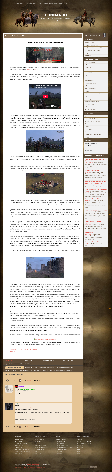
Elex (86, 123)
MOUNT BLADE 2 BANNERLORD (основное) (23, 349)
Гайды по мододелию (93, 50)
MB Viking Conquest (91, 99)
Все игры (87, 116)
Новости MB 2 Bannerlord (24, 35)
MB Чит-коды (89, 106)
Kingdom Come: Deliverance (93, 121)
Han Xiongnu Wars (90, 109)
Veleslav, (87, 191)
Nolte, (86, 211)
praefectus (30, 69)
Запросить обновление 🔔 (15, 367)
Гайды (87, 126)
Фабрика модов (89, 42)
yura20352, (88, 224)
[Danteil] (9, 403)
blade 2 (20, 363)
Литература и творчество (93, 134)
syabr (16, 387)
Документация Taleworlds (94, 47)
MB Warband (88, 72)
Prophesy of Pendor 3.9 (92, 198)
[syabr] (9, 385)
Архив (87, 137)
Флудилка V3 (89, 232)
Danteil (17, 405)
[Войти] (95, 3)
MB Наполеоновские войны (93, 93)
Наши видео (88, 129)
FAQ (66, 3)
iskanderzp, (88, 234)
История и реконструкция (93, 131)
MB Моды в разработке (92, 101)
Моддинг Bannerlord (92, 45)
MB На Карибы (89, 80)
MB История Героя (90, 83)
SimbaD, (87, 243)
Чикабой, (87, 200)
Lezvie (36, 69)
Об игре (12, 351)
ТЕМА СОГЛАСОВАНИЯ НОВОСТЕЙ (96, 210)
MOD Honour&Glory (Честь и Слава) (96, 189)
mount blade (12, 363)
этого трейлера (70, 77)
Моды (39, 3)
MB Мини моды (89, 104)
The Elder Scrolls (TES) (92, 118)
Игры (60, 3)
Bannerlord (27, 363)
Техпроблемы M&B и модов (94, 78)
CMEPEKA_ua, (89, 162)
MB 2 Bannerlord (90, 62)
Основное (19, 3)
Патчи (87, 70)
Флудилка (88, 55)
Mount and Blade (30, 3)
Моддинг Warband (91, 53)
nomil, (86, 185)
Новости (88, 67)
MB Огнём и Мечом (90, 88)
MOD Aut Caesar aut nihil (92, 170)
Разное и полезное (50, 3)
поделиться (31, 390)
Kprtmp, (87, 172)
